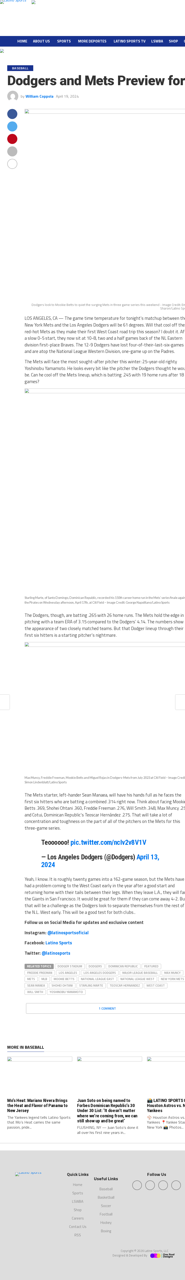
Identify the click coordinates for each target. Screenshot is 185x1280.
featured (151, 966)
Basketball (106, 1197)
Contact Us (77, 1226)
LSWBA (157, 41)
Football (106, 1214)
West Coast (155, 985)
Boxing (106, 1231)
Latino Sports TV (129, 41)
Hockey (106, 1222)
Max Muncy (172, 972)
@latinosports (56, 953)
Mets (31, 978)
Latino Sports (59, 942)
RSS (77, 1235)
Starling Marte (91, 985)
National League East (97, 978)
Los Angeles (68, 972)
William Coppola (39, 96)
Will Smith (35, 991)
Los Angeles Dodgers (100, 972)
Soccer (106, 1206)
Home (22, 41)
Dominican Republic (123, 966)
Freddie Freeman (39, 972)
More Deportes (92, 41)
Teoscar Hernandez (125, 985)
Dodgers (95, 966)
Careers (78, 1218)
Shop (173, 41)
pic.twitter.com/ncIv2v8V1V (108, 842)
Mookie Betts (64, 978)
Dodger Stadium (70, 966)
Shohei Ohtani (62, 985)
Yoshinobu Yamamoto (66, 991)
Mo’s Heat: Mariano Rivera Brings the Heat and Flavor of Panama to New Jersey (37, 1105)
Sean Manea (36, 985)
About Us (41, 41)
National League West (137, 978)
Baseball (106, 1189)
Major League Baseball (140, 972)
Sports (64, 41)
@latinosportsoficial (68, 932)
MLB (44, 978)
